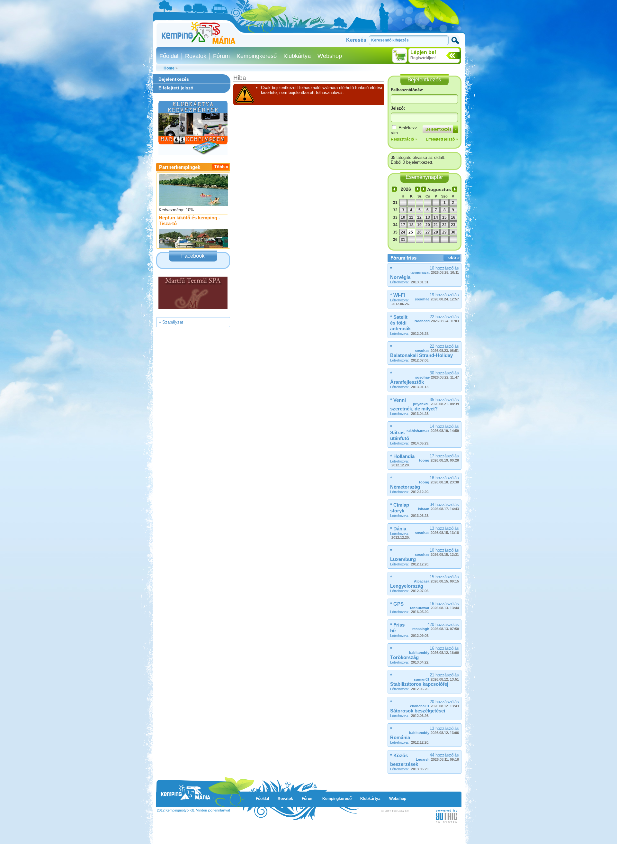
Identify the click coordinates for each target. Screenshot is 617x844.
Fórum (221, 56)
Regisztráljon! (423, 58)
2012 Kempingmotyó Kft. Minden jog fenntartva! (193, 810)
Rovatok (195, 56)
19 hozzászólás (437, 296)
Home (169, 68)
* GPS (397, 604)
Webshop (329, 56)
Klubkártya (297, 56)
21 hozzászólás (436, 677)
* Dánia (398, 528)
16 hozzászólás (439, 479)
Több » (221, 166)
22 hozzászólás (437, 318)
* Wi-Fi (397, 295)
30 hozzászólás (437, 375)
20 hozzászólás (434, 703)
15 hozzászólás (436, 578)
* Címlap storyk (399, 507)
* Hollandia (402, 456)
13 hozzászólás (437, 530)
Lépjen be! (423, 52)
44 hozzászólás (437, 757)
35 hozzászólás (436, 401)
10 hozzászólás (434, 270)
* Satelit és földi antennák (400, 322)
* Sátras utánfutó (399, 432)
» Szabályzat (171, 322)
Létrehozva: (409, 282)
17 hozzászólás (439, 458)
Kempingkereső (257, 56)
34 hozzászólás (438, 506)
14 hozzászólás (433, 428)
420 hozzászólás (435, 626)
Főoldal (168, 56)
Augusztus (439, 189)
